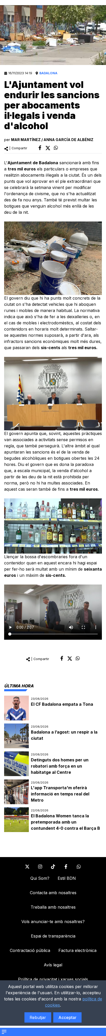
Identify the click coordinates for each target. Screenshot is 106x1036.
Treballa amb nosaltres (53, 907)
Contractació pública (30, 950)
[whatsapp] (56, 147)
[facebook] (40, 147)
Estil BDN (67, 878)
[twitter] (47, 148)
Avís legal (53, 964)
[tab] (18, 686)
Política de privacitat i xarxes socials (53, 979)
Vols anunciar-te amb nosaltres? (53, 921)
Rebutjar (38, 1017)
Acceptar (67, 1017)
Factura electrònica (77, 950)
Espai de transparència (53, 936)
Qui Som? (39, 878)
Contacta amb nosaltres (53, 892)
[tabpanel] (53, 764)
